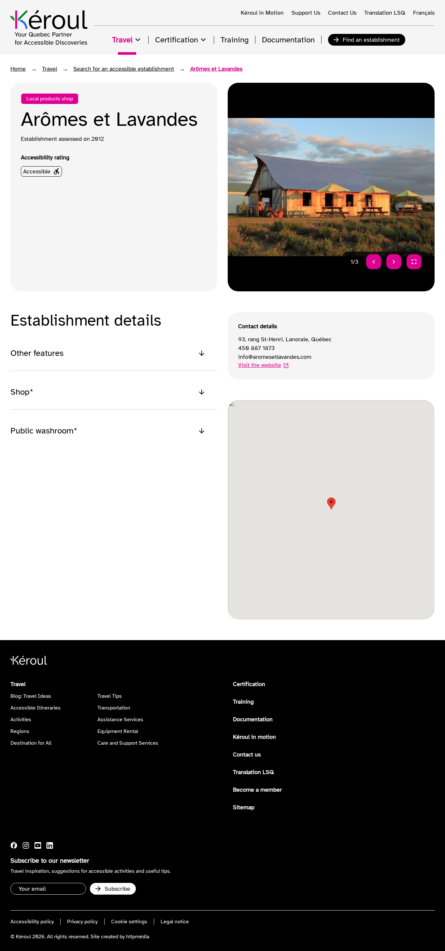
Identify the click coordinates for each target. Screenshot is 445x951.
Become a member (257, 789)
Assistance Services (120, 719)
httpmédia (137, 936)
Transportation (113, 708)
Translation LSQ (384, 12)
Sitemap (243, 807)
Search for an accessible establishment (123, 68)
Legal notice (175, 921)
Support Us (306, 12)
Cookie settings (129, 921)
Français (424, 12)
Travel (49, 68)
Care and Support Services (127, 743)
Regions (19, 731)
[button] (331, 503)
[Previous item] (373, 261)
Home (18, 68)
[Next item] (393, 261)
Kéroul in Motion (262, 12)
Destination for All (30, 743)
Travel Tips (109, 696)
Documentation (253, 719)
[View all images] (414, 261)
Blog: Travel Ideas (30, 696)
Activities (20, 719)
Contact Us (342, 12)
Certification (249, 684)
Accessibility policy (32, 921)
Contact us (247, 754)
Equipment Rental (117, 731)
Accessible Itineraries (35, 708)
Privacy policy (82, 921)
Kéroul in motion (254, 736)
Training (243, 701)
